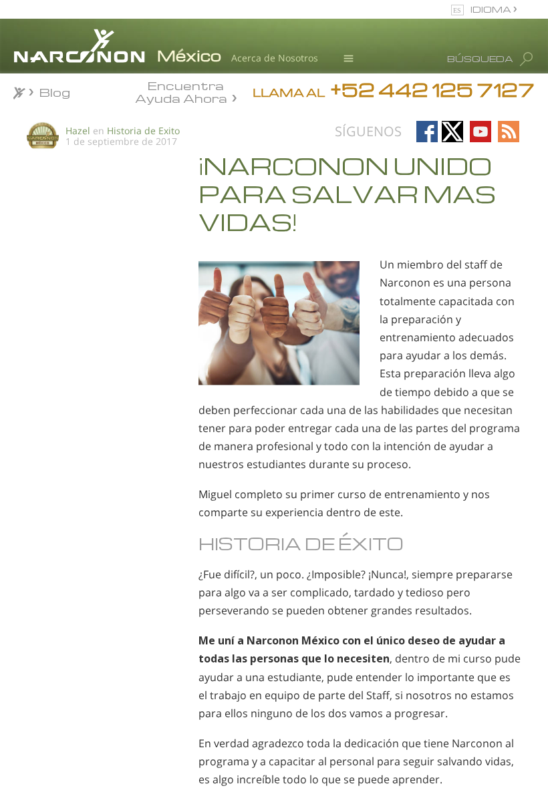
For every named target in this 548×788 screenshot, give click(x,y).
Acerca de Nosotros (274, 57)
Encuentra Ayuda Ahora (181, 90)
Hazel (77, 130)
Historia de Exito (143, 130)
